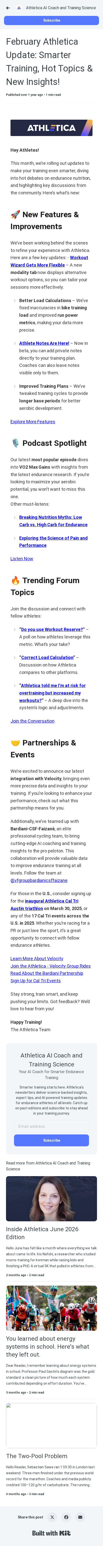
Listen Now (21, 558)
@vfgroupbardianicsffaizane (39, 880)
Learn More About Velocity (36, 958)
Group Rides (79, 966)
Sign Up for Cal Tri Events (35, 980)
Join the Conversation (32, 721)
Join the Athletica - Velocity (38, 966)
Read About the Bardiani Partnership (46, 973)
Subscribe (51, 20)
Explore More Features (32, 421)
